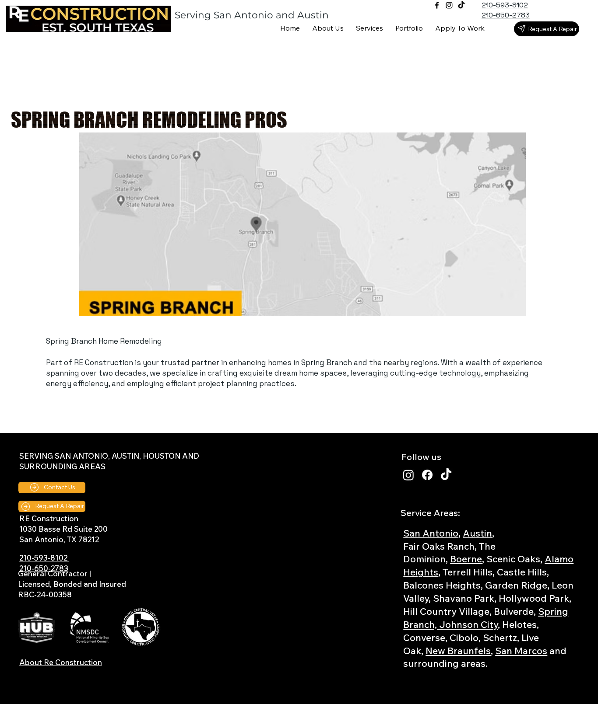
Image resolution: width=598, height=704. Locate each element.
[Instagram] (449, 5)
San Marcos (521, 650)
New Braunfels (458, 650)
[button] (369, 28)
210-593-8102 (44, 557)
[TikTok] (461, 5)
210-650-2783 (43, 568)
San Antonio (430, 533)
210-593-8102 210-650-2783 (506, 10)
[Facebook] (437, 5)
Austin (477, 533)
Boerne (466, 559)
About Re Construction (60, 662)
